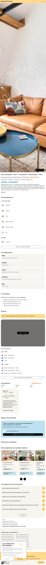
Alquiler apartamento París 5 (7, 541)
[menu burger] (44, 1)
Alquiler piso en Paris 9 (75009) (10, 523)
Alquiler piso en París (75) (8, 521)
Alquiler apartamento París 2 (7, 536)
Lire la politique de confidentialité (9, 555)
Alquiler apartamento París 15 (22, 537)
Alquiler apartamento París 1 (7, 534)
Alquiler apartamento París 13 (22, 534)
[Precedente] (2, 88)
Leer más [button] (19, 301)
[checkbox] (44, 5)
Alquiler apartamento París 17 (22, 541)
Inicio (3, 519)
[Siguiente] (44, 88)
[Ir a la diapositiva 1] (8, 458)
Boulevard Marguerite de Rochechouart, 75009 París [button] (15, 177)
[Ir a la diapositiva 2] (10, 458)
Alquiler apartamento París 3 (7, 537)
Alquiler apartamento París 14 (22, 536)
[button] (2, 563)
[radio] (3, 392)
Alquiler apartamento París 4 (7, 539)
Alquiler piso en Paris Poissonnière (10, 524)
